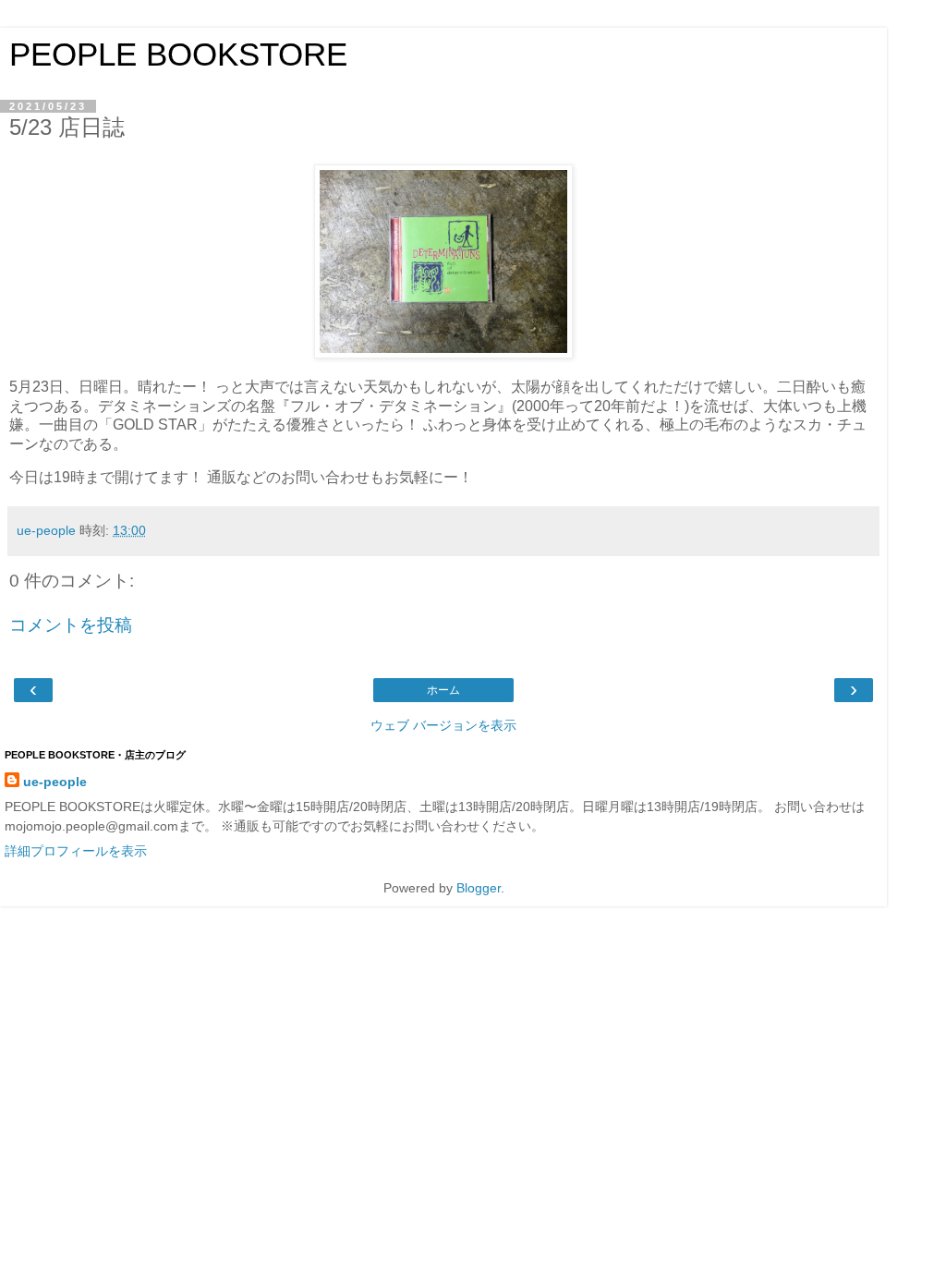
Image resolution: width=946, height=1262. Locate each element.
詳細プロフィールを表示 (76, 850)
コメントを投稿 (70, 625)
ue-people (55, 781)
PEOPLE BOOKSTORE (178, 54)
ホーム (443, 690)
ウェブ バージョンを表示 (443, 725)
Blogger (478, 887)
